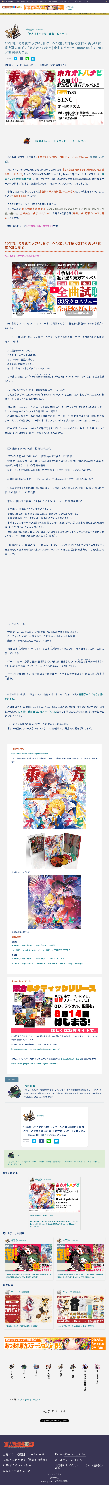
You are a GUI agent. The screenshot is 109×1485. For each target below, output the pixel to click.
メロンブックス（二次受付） (45, 945)
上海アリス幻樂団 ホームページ (25, 1)
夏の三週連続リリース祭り (70, 1058)
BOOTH (15, 945)
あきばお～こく (27, 963)
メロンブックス (27, 945)
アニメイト (15, 963)
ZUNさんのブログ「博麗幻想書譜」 (47, 1)
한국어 (71, 7)
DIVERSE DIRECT (56, 963)
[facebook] (21, 59)
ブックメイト (40, 963)
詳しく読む (103, 13)
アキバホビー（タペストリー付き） (23, 950)
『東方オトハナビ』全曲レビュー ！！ (48, 33)
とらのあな (79, 963)
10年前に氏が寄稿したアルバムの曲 (37, 711)
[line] (27, 59)
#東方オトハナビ (84, 1161)
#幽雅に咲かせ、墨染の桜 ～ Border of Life (57, 1161)
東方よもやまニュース (81, 1)
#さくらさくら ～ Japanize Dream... (22, 1161)
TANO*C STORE (62, 950)
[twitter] (15, 59)
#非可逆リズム (17, 1164)
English (70, 9)
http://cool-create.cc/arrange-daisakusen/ (30, 753)
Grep (70, 963)
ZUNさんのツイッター (66, 1)
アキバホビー (46, 950)
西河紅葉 (30, 1086)
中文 (20, 1399)
